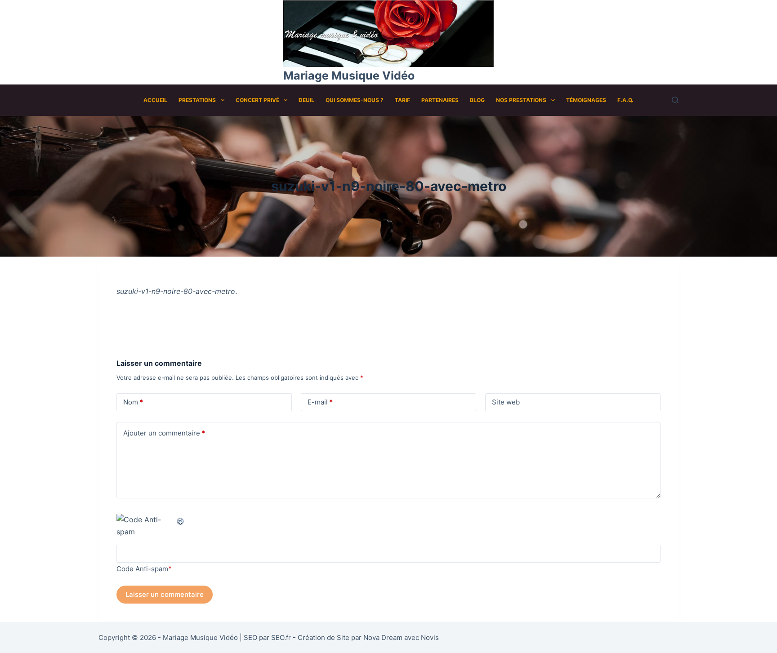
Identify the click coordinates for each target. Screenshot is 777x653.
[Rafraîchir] (181, 519)
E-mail (320, 402)
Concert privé (257, 100)
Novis (430, 637)
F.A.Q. (625, 100)
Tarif (402, 100)
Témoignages (586, 100)
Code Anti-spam (142, 568)
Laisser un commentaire (164, 594)
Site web (506, 402)
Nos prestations (521, 100)
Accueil (155, 100)
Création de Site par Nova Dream (350, 637)
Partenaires (440, 100)
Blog (477, 100)
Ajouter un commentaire (164, 433)
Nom (133, 402)
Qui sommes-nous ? (355, 100)
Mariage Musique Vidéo (349, 75)
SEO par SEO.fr (267, 637)
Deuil (306, 100)
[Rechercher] (675, 100)
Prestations (197, 100)
